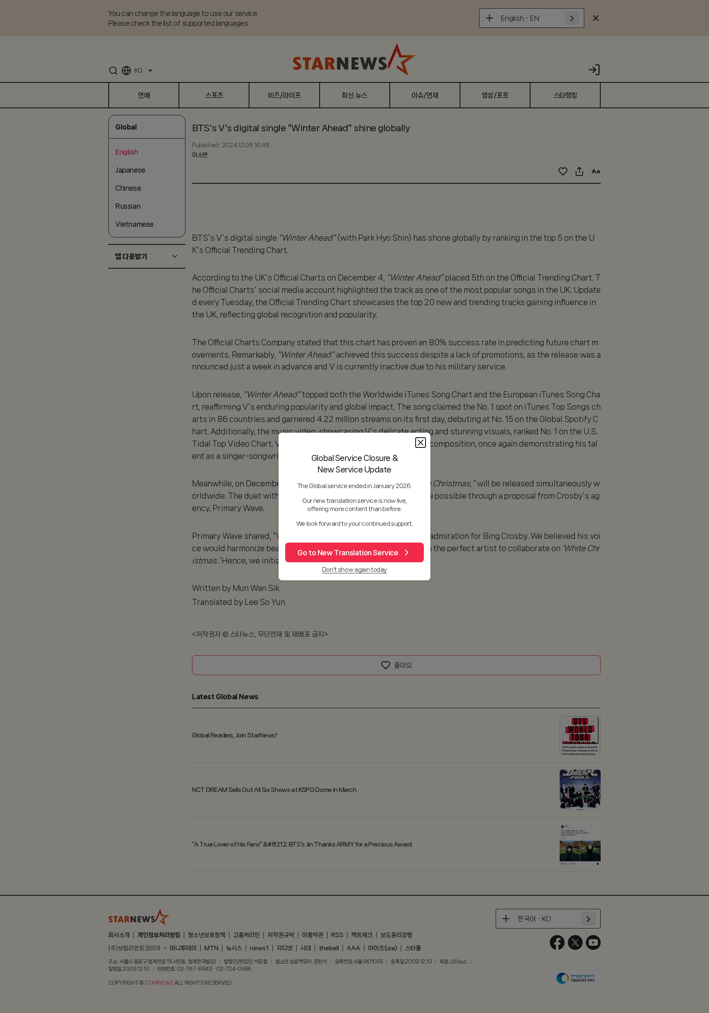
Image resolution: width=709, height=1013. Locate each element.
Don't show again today (354, 569)
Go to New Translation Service (347, 552)
